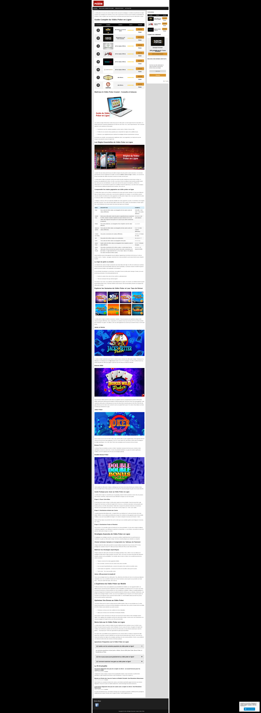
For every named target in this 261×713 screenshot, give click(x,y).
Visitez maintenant (157, 54)
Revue (140, 32)
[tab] (119, 646)
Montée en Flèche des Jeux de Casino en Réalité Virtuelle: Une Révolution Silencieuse (118, 678)
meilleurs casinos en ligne (126, 174)
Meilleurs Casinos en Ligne (106, 8)
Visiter (140, 29)
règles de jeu (112, 360)
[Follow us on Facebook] (97, 706)
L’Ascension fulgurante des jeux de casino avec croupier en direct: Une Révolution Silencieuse (118, 687)
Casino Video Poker (140, 711)
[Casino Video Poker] (98, 5)
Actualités (128, 8)
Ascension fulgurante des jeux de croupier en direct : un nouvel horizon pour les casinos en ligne (117, 669)
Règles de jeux (119, 8)
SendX (168, 81)
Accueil (95, 8)
